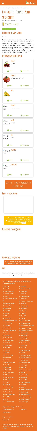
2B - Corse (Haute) (8, 291)
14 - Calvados (7, 323)
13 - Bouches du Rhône (10, 320)
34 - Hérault (7, 369)
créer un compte (25, 263)
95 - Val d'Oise (23, 402)
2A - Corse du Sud (8, 293)
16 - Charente (7, 328)
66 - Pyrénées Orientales (26, 330)
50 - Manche (23, 291)
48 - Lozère (22, 286)
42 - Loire (6, 389)
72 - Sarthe (23, 345)
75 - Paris (22, 352)
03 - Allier (6, 296)
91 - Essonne (23, 392)
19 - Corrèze (6, 335)
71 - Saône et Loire (25, 343)
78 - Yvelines (23, 360)
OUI (24, 223)
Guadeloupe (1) (6, 412)
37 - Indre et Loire (8, 377)
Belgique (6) (6, 420)
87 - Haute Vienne (24, 382)
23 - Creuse (6, 342)
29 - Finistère (7, 357)
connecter (14, 263)
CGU (9, 426)
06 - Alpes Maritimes (9, 303)
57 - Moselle (23, 308)
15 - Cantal (6, 325)
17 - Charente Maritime (9, 330)
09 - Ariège (6, 310)
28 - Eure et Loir (8, 355)
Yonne (21, 8)
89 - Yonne (22, 387)
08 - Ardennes (7, 308)
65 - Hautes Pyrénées (25, 328)
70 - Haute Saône (24, 340)
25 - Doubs (6, 347)
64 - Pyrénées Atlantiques (26, 325)
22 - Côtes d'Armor (8, 340)
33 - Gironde (7, 367)
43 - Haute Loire (7, 392)
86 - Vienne (23, 379)
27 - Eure (6, 352)
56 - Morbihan (23, 306)
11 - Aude (6, 315)
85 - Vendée (23, 377)
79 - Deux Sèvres (24, 362)
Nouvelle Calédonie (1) (8, 409)
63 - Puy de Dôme (24, 323)
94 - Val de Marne (24, 399)
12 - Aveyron (6, 318)
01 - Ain (6, 286)
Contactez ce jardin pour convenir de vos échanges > (18, 184)
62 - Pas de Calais (24, 320)
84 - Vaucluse (23, 375)
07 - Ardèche (7, 306)
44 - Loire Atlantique (9, 394)
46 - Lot (5, 399)
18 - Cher (6, 333)
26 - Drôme (6, 350)
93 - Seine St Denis (25, 397)
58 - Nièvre (22, 311)
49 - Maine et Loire (24, 288)
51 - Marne (22, 293)
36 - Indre (6, 374)
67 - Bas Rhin (23, 333)
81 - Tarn (22, 367)
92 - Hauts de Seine (24, 394)
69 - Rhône (23, 338)
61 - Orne (22, 318)
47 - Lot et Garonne (8, 401)
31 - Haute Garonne (9, 362)
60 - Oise (22, 316)
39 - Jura (6, 382)
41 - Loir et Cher (8, 387)
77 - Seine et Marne (25, 357)
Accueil (12, 8)
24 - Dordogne (7, 345)
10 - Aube (6, 313)
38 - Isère (6, 379)
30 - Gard (6, 360)
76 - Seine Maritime (25, 355)
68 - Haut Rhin (23, 335)
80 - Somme (23, 365)
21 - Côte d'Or (7, 337)
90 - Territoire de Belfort (25, 389)
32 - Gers (6, 365)
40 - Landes (6, 384)
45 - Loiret (6, 396)
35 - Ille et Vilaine (8, 372)
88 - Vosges (22, 384)
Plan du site (15, 426)
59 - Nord (22, 313)
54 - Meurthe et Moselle (26, 301)
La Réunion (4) (22, 409)
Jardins (16, 8)
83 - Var (22, 372)
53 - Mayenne (23, 298)
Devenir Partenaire (25, 426)
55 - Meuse (22, 303)
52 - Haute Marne (24, 296)
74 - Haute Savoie (24, 350)
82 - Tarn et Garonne (25, 370)
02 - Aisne (6, 288)
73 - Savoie (22, 347)
